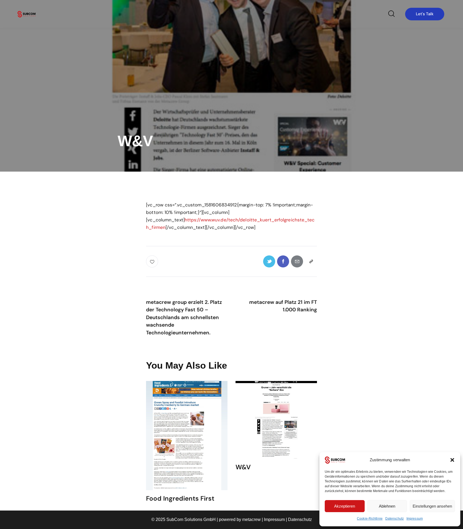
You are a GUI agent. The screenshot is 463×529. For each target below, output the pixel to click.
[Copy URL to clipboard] (311, 261)
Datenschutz (394, 518)
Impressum (414, 518)
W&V (243, 467)
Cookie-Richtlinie (370, 518)
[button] (452, 460)
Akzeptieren (344, 506)
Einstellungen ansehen (432, 506)
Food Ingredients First (180, 498)
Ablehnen (387, 506)
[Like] (152, 261)
